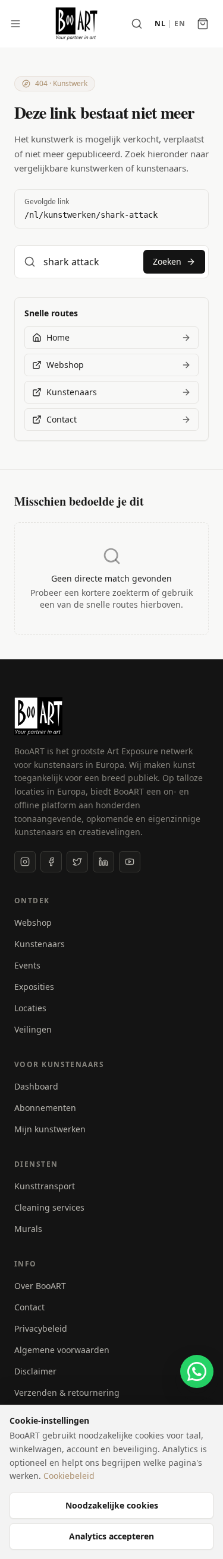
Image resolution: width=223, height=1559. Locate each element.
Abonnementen (45, 1107)
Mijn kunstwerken (50, 1129)
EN (179, 23)
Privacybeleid (40, 1328)
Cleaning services (49, 1207)
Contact (29, 1307)
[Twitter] (77, 861)
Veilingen (33, 1029)
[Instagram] (25, 861)
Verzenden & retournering (67, 1392)
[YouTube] (129, 861)
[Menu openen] (15, 23)
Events (27, 965)
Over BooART (40, 1285)
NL (160, 23)
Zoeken (167, 261)
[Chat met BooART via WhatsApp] (196, 1371)
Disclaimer (35, 1371)
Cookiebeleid (69, 1475)
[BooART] (76, 23)
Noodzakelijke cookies (111, 1505)
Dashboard (36, 1086)
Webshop (33, 922)
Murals (28, 1228)
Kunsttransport (44, 1186)
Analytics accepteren (111, 1536)
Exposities (34, 986)
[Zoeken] (136, 23)
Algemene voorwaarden (61, 1349)
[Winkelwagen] (202, 23)
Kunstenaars (39, 944)
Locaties (30, 1008)
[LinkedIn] (103, 861)
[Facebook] (51, 861)
